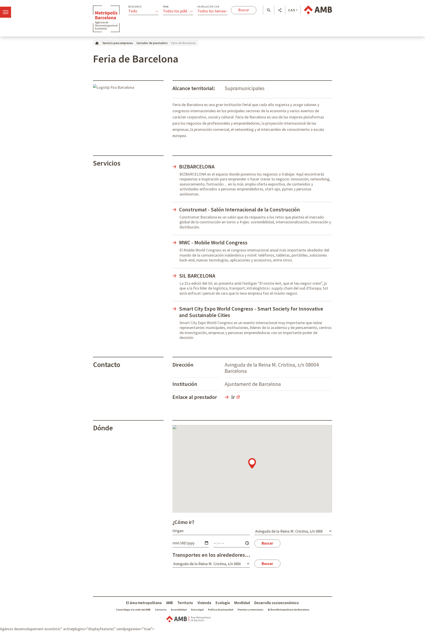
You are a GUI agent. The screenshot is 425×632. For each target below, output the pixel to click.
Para (166, 7)
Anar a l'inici (106, 19)
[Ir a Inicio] (97, 42)
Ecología (223, 602)
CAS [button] (292, 10)
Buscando (135, 7)
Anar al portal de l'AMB (318, 10)
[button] (268, 10)
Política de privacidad (220, 609)
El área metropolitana (144, 602)
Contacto (160, 609)
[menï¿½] (5, 12)
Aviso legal (197, 609)
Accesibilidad (179, 609)
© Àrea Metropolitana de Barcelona (288, 609)
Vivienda (204, 602)
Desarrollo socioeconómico (276, 602)
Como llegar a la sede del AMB (133, 609)
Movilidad (242, 602)
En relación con (208, 7)
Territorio (185, 602)
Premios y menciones (250, 609)
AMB (169, 602)
